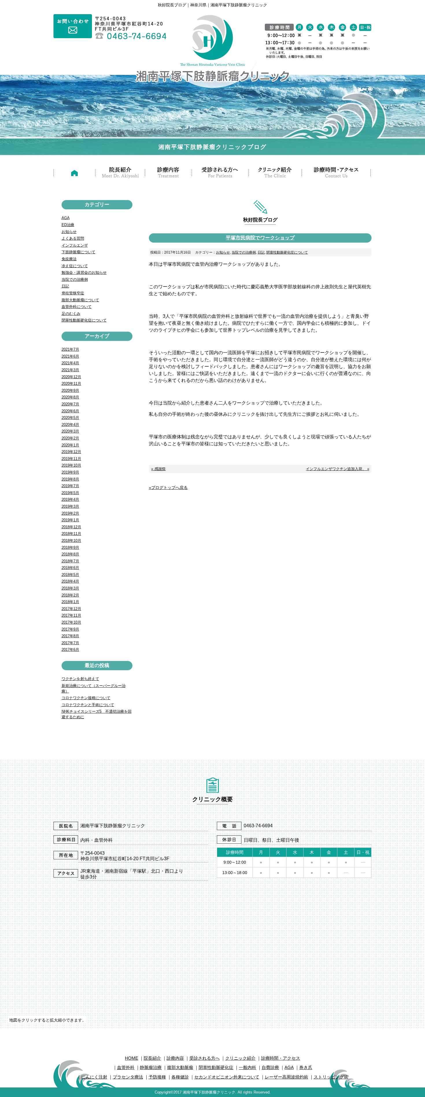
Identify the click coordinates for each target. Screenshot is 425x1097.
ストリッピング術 (331, 1076)
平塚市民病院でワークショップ (260, 238)
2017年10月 (71, 622)
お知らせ (223, 252)
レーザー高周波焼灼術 (286, 1076)
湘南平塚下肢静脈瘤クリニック (209, 1092)
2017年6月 (70, 649)
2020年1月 (70, 445)
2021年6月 (70, 356)
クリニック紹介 (240, 1058)
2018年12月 (71, 527)
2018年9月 (70, 547)
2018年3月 (70, 588)
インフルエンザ (75, 245)
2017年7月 (70, 643)
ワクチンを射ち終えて (80, 679)
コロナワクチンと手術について (88, 705)
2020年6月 (70, 411)
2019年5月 (70, 493)
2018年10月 (71, 540)
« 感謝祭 (158, 469)
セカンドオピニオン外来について (226, 1076)
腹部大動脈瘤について (80, 300)
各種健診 (180, 1076)
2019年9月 (70, 472)
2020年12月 (71, 377)
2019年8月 (70, 479)
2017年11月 (71, 615)
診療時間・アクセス (280, 1058)
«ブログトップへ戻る (168, 487)
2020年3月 (70, 431)
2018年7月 (70, 561)
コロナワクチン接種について (86, 698)
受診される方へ (204, 1058)
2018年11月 (71, 533)
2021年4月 (70, 363)
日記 (261, 252)
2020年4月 (70, 424)
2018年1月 (70, 602)
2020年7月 (70, 404)
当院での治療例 (244, 252)
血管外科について (77, 306)
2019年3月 (70, 506)
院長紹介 (152, 1058)
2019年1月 (70, 520)
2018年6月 (70, 568)
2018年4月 (70, 581)
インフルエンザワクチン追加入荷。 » (337, 469)
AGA (66, 218)
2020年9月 (70, 390)
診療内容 (175, 1058)
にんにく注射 (94, 1076)
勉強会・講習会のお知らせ (84, 272)
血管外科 (125, 1067)
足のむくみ (71, 313)
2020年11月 (71, 383)
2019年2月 (70, 513)
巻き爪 (305, 1067)
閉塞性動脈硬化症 (216, 1067)
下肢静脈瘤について (78, 252)
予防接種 (157, 1076)
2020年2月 (70, 438)
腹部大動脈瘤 (180, 1067)
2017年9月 (70, 629)
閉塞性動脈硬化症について (287, 252)
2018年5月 (70, 574)
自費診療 (270, 1067)
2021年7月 (70, 349)
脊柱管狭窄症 (73, 293)
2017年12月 (71, 609)
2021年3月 (70, 370)
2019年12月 (71, 452)
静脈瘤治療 (151, 1067)
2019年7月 (70, 486)
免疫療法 (69, 259)
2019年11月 (71, 459)
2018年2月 (70, 595)
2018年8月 (70, 554)
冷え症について (75, 266)
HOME (131, 1058)
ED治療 (68, 225)
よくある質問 (73, 238)
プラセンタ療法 (128, 1076)
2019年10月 (71, 465)
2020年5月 (70, 417)
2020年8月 (70, 397)
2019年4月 (70, 499)
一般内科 (247, 1067)
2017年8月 (70, 636)
